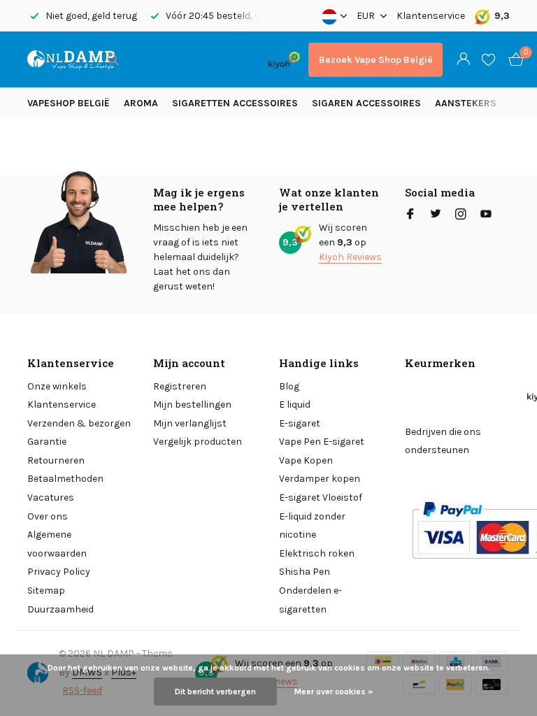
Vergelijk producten (197, 442)
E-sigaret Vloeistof (320, 497)
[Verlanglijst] (488, 59)
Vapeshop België (68, 103)
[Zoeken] (113, 59)
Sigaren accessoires (366, 103)
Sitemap (46, 590)
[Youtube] (486, 215)
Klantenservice (430, 16)
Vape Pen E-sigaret (321, 442)
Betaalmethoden (65, 479)
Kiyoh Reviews (350, 257)
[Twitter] (435, 215)
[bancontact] (232, 59)
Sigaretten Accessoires (235, 103)
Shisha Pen (304, 572)
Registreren (179, 386)
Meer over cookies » (333, 691)
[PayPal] (180, 59)
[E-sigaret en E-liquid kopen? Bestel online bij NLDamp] (71, 59)
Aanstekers (465, 103)
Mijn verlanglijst (190, 423)
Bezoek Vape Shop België (375, 60)
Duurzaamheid (60, 609)
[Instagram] (460, 215)
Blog (289, 386)
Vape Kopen (306, 460)
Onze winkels (57, 386)
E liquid (294, 404)
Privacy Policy (58, 572)
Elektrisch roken (317, 553)
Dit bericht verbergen (215, 691)
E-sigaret (299, 423)
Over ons (47, 516)
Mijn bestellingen (192, 404)
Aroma (141, 103)
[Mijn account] (463, 60)
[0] (512, 60)
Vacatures (50, 497)
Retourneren (56, 460)
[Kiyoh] (284, 59)
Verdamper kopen (319, 479)
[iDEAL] (144, 59)
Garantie (46, 442)
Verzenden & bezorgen (79, 423)
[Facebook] (410, 215)
